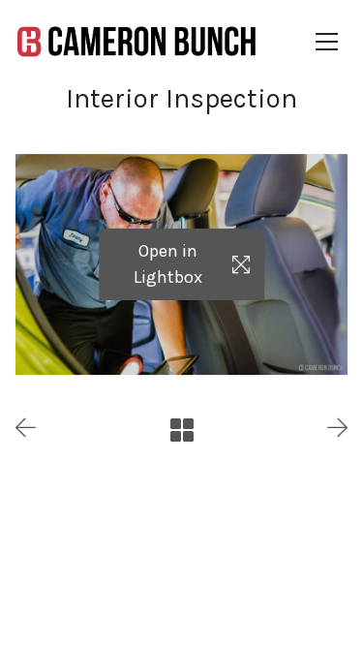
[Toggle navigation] (332, 41)
